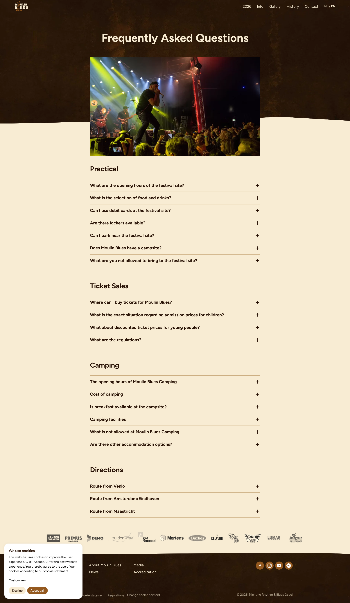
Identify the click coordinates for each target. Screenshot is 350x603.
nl (326, 6)
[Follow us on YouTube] (279, 566)
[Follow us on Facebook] (260, 566)
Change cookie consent (143, 595)
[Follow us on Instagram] (269, 566)
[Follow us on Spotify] (289, 566)
